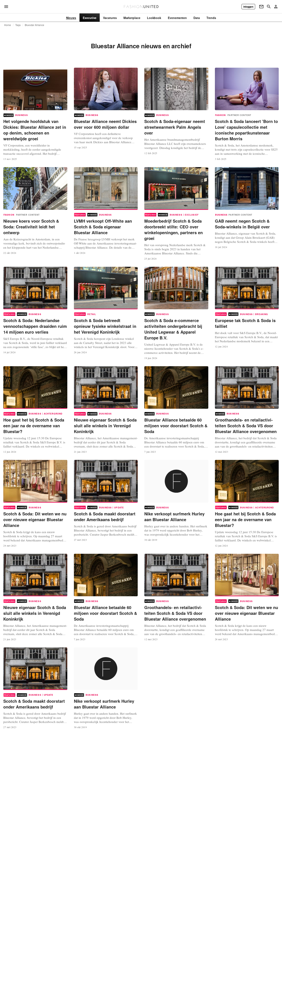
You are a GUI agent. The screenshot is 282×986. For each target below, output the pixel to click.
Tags (18, 25)
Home (7, 25)
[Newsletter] (261, 6)
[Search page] (269, 6)
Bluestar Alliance (34, 25)
